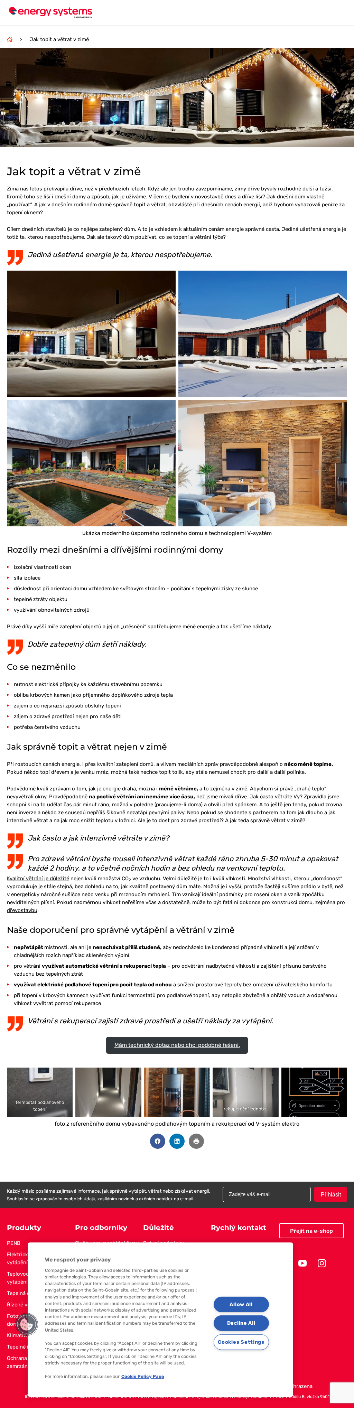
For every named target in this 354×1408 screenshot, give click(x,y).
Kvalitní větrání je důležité (38, 878)
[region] (160, 1319)
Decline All (241, 1323)
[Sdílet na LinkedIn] (177, 1141)
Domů (9, 39)
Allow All (241, 1304)
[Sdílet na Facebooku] (157, 1141)
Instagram (322, 1263)
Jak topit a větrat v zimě (59, 39)
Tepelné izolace (25, 1347)
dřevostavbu (22, 910)
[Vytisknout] (196, 1141)
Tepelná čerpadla (27, 1293)
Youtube (302, 1263)
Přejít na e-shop (311, 1231)
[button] (27, 1324)
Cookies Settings (241, 1342)
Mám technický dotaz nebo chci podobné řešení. (177, 1045)
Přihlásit (331, 1195)
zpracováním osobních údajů (65, 1198)
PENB (13, 1243)
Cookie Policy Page (142, 1376)
